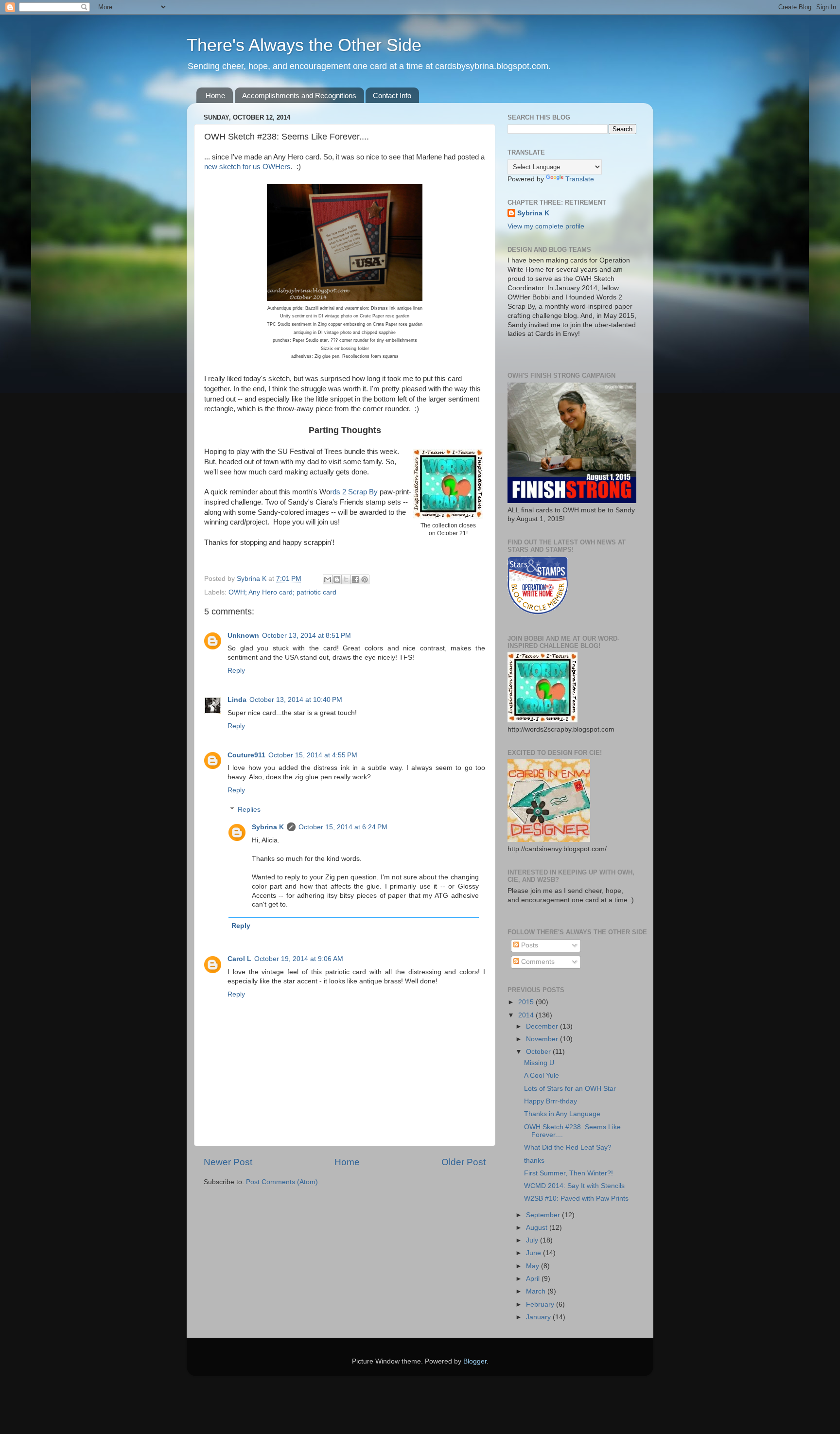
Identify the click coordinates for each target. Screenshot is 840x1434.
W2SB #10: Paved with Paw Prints (576, 1198)
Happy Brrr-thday (550, 1101)
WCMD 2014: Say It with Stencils (574, 1185)
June (534, 1253)
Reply (236, 670)
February (541, 1304)
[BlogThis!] (337, 579)
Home (215, 95)
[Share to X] (346, 579)
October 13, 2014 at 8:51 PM (306, 635)
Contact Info (392, 95)
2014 (527, 1015)
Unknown (243, 635)
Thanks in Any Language (562, 1114)
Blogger (475, 1361)
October (539, 1051)
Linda (237, 699)
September (544, 1215)
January (539, 1317)
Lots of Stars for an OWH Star (570, 1088)
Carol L (239, 958)
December (543, 1026)
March (536, 1291)
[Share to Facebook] (355, 579)
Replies (249, 809)
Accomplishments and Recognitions (299, 95)
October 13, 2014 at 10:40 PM (295, 699)
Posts (528, 945)
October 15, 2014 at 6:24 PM (342, 827)
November (543, 1039)
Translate (579, 179)
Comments (537, 961)
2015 (527, 1002)
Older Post (463, 1162)
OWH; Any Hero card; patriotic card (282, 592)
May (533, 1266)
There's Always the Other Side (304, 45)
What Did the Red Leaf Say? (568, 1147)
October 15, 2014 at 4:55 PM (312, 755)
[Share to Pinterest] (364, 579)
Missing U (539, 1063)
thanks (534, 1160)
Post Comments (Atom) (282, 1182)
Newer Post (228, 1162)
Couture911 (246, 755)
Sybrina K (268, 827)
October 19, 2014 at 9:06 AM (298, 958)
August (537, 1227)
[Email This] (327, 579)
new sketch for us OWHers (247, 167)
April (534, 1278)
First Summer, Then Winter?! (568, 1173)
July (533, 1240)
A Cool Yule (541, 1075)
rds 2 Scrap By (354, 492)
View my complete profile (546, 226)
